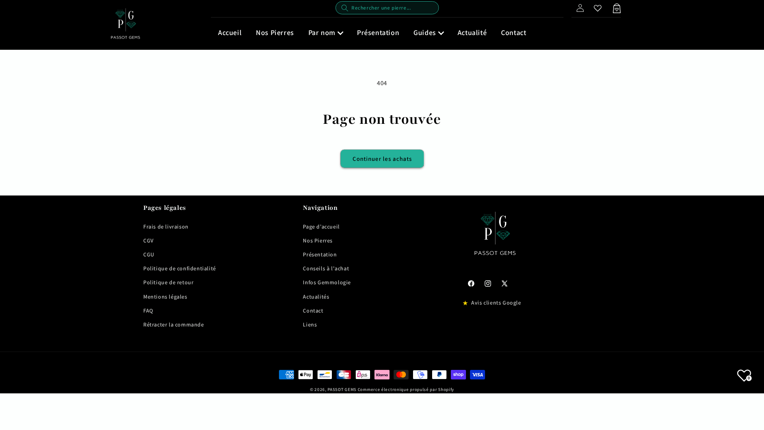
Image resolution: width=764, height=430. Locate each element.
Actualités (316, 296)
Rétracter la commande (173, 324)
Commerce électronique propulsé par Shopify (406, 389)
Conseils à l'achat (326, 268)
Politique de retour (168, 282)
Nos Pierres (318, 240)
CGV (148, 240)
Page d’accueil (321, 226)
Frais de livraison (166, 226)
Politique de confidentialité (179, 268)
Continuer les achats (382, 158)
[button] (325, 32)
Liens (310, 324)
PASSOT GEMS (342, 389)
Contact (313, 310)
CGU (148, 254)
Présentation (320, 254)
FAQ (148, 310)
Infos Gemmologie (327, 282)
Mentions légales (165, 296)
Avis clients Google (496, 302)
